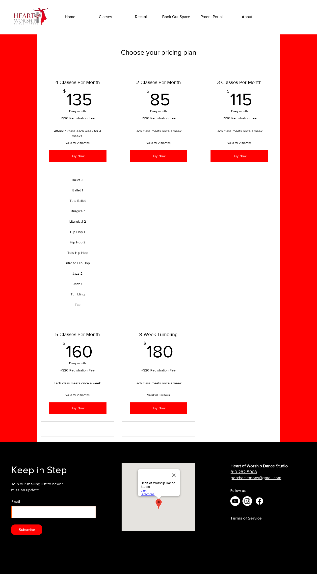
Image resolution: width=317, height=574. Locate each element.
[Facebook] (259, 501)
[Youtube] (235, 501)
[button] (247, 17)
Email (16, 502)
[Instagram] (247, 501)
